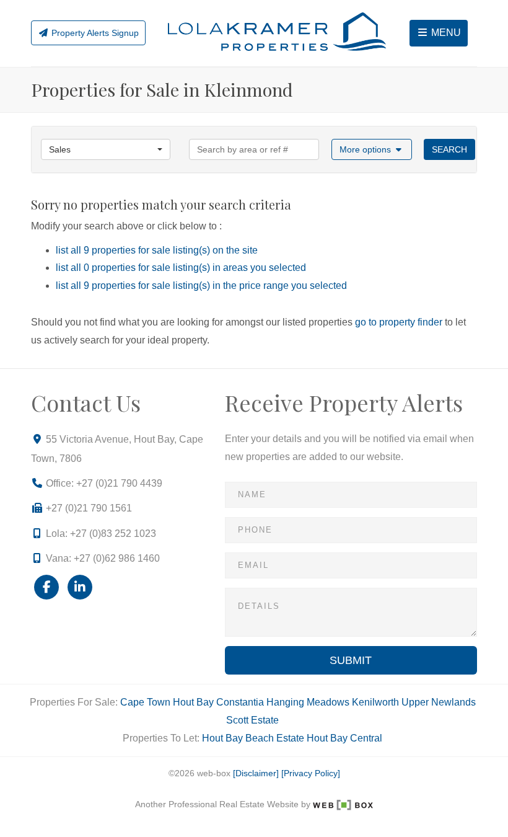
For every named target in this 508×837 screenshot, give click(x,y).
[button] (372, 149)
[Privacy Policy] (310, 773)
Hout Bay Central (344, 738)
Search (449, 149)
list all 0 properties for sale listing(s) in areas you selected (181, 267)
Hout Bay (193, 702)
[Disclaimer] (256, 773)
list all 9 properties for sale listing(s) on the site (157, 250)
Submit (351, 660)
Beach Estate (274, 738)
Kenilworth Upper (390, 702)
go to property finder (398, 322)
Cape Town (145, 702)
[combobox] (105, 149)
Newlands (453, 702)
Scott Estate (252, 720)
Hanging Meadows (307, 702)
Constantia (240, 702)
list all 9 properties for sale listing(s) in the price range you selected (201, 285)
